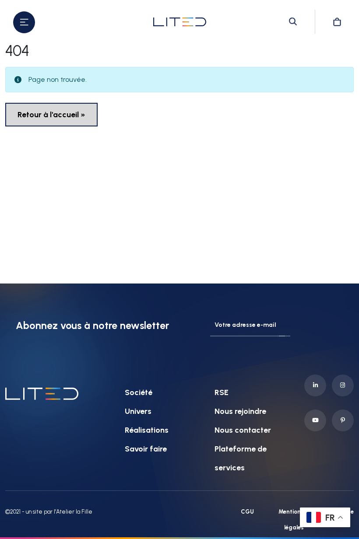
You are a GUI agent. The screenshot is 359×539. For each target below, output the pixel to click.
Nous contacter (243, 430)
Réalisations (147, 430)
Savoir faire (146, 449)
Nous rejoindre (240, 411)
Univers (138, 411)
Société (138, 392)
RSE (222, 392)
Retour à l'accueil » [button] (51, 114)
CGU (247, 511)
